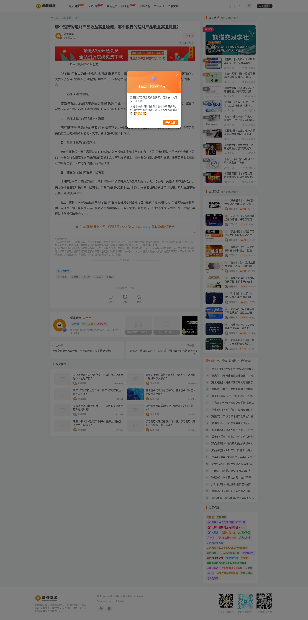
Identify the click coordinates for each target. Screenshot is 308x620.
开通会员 (170, 122)
